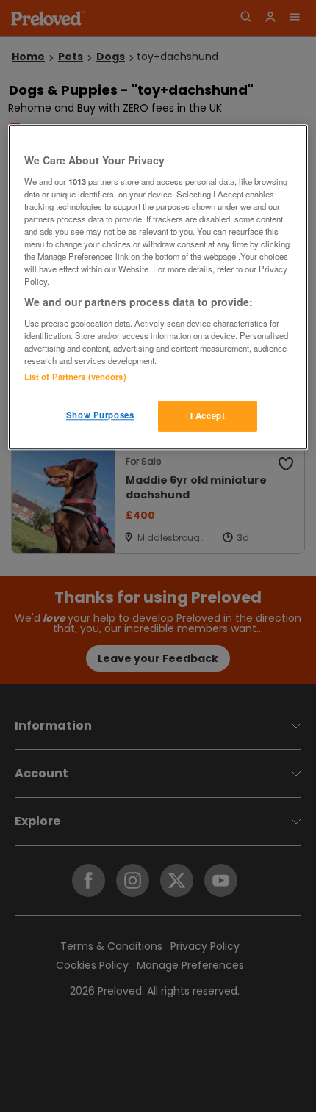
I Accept (208, 416)
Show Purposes (100, 415)
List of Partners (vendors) (75, 377)
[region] (158, 288)
